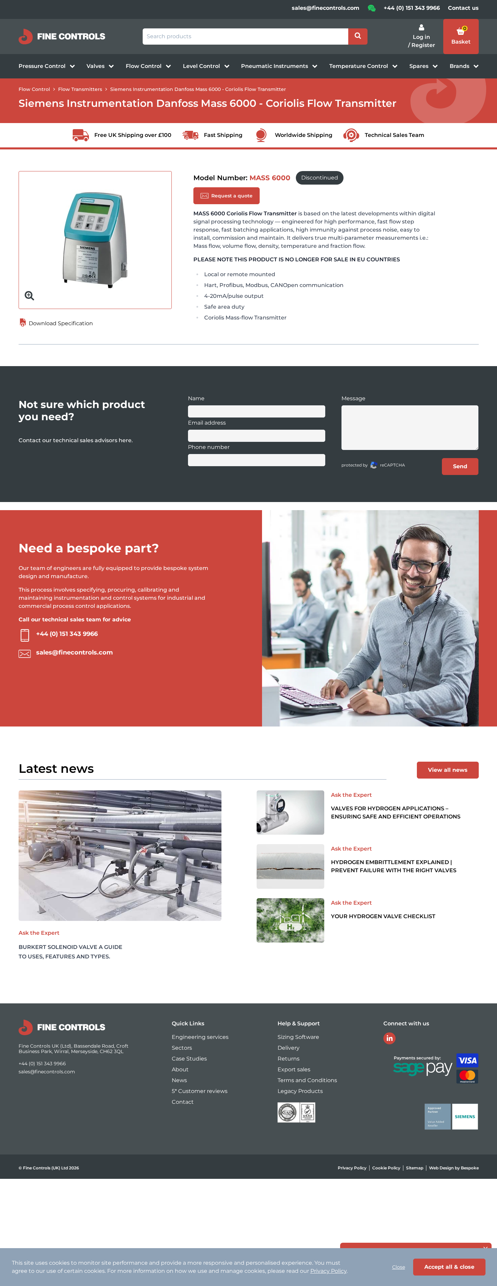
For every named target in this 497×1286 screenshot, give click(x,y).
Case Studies (189, 1058)
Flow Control (144, 66)
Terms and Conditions (307, 1080)
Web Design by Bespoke (454, 1167)
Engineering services (200, 1037)
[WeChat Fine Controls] (372, 10)
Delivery (289, 1048)
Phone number (209, 447)
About (180, 1069)
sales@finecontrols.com (325, 8)
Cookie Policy (386, 1167)
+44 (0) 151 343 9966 (412, 8)
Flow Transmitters (80, 89)
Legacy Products (300, 1091)
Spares (419, 66)
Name (196, 398)
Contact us (463, 8)
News (179, 1080)
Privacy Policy (352, 1167)
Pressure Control (43, 66)
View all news (448, 770)
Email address (207, 423)
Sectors (182, 1048)
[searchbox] (245, 36)
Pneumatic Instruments (275, 66)
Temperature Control (359, 66)
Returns (289, 1058)
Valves (96, 66)
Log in (421, 37)
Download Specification (60, 323)
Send (460, 466)
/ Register (421, 45)
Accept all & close (449, 1267)
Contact (183, 1102)
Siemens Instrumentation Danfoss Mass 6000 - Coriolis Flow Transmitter (198, 89)
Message (353, 398)
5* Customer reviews (200, 1091)
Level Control (202, 66)
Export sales (294, 1069)
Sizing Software (298, 1037)
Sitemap (414, 1167)
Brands (460, 66)
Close (398, 1267)
